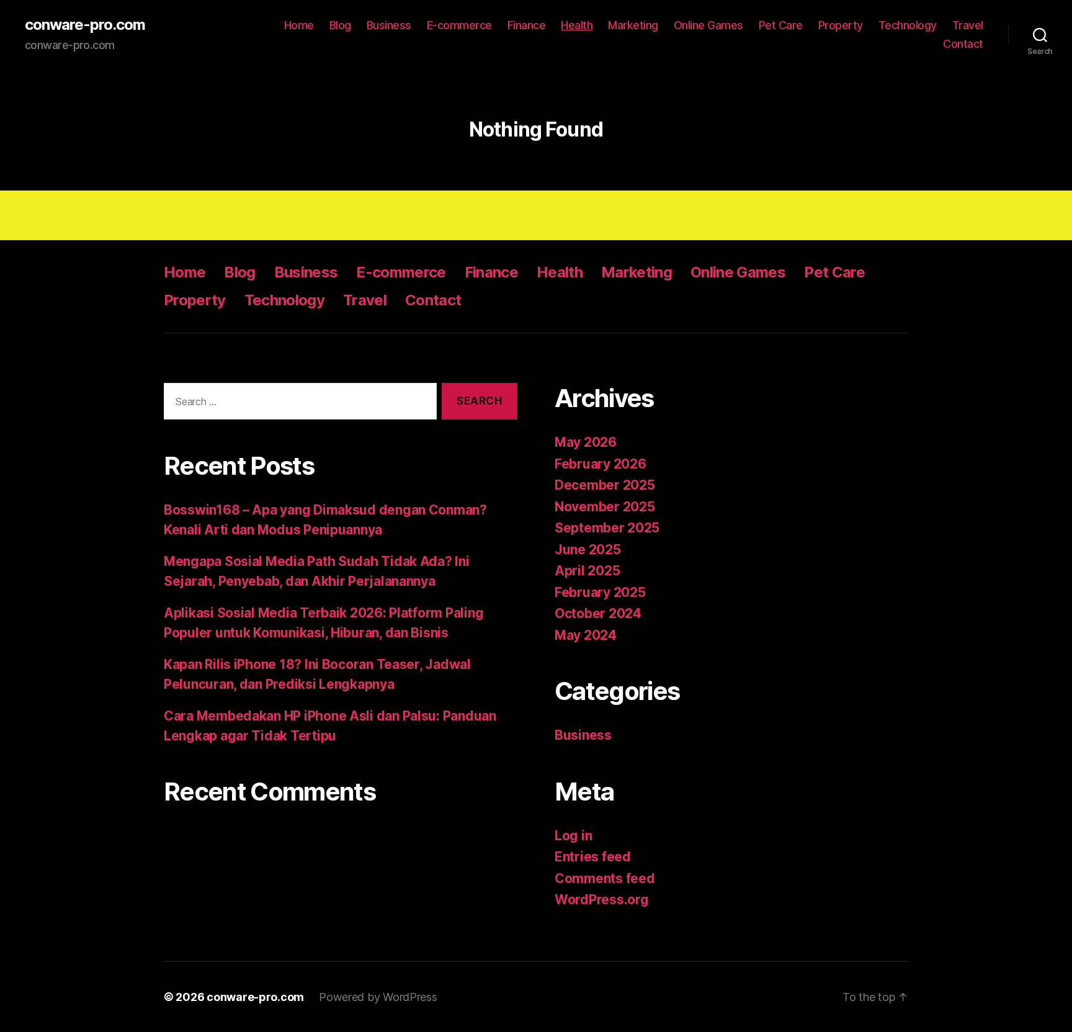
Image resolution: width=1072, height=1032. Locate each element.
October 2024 (598, 613)
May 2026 (586, 442)
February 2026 (600, 464)
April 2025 (587, 570)
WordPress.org (602, 899)
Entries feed (593, 856)
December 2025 (605, 485)
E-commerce (459, 25)
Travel (967, 25)
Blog (340, 25)
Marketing (633, 25)
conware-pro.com (85, 24)
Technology (907, 25)
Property (840, 25)
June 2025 (588, 549)
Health (576, 25)
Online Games (708, 25)
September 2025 (607, 528)
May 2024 (586, 635)
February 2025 (600, 592)
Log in (573, 835)
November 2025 (605, 506)
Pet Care (781, 25)
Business (389, 25)
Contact (963, 43)
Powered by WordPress (378, 996)
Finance (526, 25)
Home (299, 25)
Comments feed (605, 878)
